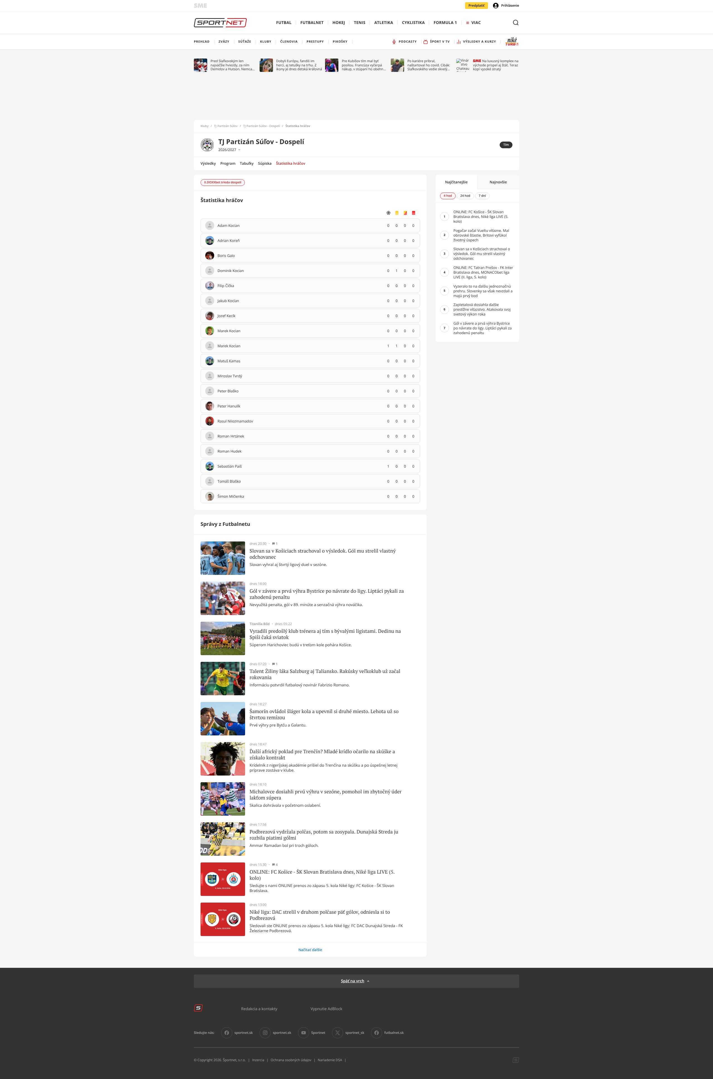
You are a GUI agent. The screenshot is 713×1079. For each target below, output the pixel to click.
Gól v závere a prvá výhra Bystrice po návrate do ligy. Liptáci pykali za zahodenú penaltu (327, 594)
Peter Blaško (228, 391)
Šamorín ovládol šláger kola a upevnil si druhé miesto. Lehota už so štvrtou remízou (324, 714)
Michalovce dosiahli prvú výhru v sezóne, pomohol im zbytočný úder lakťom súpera (326, 795)
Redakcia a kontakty (259, 1008)
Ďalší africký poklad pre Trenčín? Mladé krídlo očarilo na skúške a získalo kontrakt (322, 754)
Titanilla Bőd (260, 624)
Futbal (284, 22)
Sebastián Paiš (230, 466)
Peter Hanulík (229, 406)
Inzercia (258, 1060)
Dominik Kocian (231, 271)
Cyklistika (413, 22)
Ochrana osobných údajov (291, 1060)
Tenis (359, 22)
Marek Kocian (229, 331)
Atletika (383, 22)
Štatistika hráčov (290, 163)
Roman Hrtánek (231, 436)
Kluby (205, 126)
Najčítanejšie (456, 181)
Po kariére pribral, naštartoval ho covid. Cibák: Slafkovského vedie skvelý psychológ (428, 65)
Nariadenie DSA (330, 1060)
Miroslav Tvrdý (230, 376)
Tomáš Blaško (229, 481)
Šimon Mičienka (231, 496)
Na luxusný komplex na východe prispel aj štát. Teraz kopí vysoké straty (495, 65)
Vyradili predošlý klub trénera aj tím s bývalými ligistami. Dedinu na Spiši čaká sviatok (325, 634)
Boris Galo (226, 256)
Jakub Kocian (228, 301)
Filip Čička (226, 286)
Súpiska (265, 163)
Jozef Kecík (226, 316)
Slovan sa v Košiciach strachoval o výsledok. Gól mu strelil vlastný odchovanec (323, 554)
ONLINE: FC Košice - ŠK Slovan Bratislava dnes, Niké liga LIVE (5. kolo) (322, 875)
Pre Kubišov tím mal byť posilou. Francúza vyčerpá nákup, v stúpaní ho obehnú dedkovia (363, 65)
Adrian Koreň (229, 241)
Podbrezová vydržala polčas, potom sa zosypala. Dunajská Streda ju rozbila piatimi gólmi (324, 835)
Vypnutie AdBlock (326, 1008)
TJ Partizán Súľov (226, 126)
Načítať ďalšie (310, 949)
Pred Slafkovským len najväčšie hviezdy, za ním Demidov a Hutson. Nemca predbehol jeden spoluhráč (232, 65)
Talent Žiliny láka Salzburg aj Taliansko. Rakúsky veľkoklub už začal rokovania (325, 674)
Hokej (339, 22)
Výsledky (208, 163)
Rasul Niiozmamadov (235, 421)
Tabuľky (246, 163)
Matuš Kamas (229, 361)
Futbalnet (312, 22)
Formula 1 (445, 22)
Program (227, 163)
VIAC (476, 22)
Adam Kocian (229, 225)
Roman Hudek (229, 451)
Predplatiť (476, 5)
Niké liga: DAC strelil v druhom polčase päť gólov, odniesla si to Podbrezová (320, 915)
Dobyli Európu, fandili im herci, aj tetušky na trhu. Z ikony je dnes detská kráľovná (299, 65)
